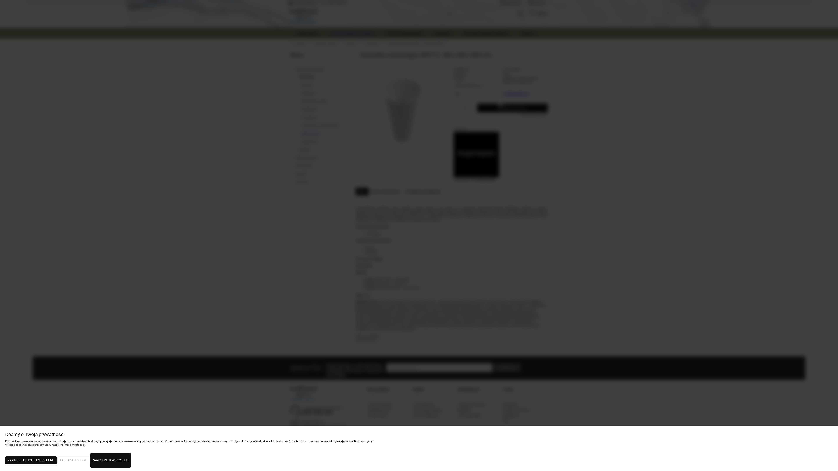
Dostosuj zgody (73, 460)
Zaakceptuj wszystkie (110, 460)
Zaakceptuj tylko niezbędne (31, 460)
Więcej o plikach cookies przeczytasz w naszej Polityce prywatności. (45, 444)
